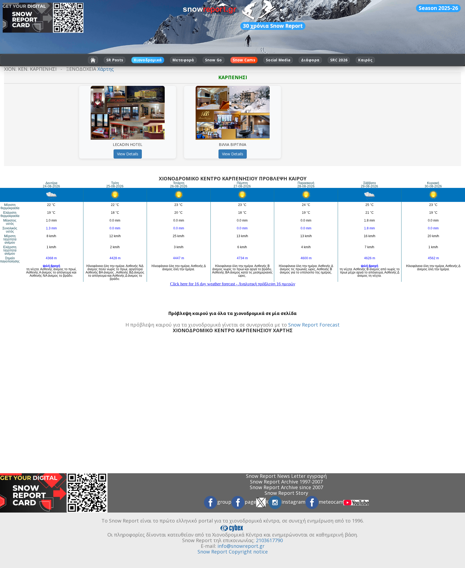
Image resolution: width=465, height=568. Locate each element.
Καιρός (365, 60)
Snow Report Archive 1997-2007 (286, 481)
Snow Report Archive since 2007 (286, 487)
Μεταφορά (183, 60)
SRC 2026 (338, 60)
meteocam (331, 502)
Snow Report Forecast (314, 324)
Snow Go (213, 60)
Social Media (278, 60)
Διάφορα (310, 60)
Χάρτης (105, 69)
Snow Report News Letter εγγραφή (286, 476)
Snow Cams (244, 60)
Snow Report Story (286, 493)
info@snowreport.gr (241, 546)
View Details (127, 153)
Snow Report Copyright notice (233, 551)
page (250, 502)
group (224, 502)
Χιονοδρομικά (148, 60)
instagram (293, 502)
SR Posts (114, 60)
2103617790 (269, 540)
